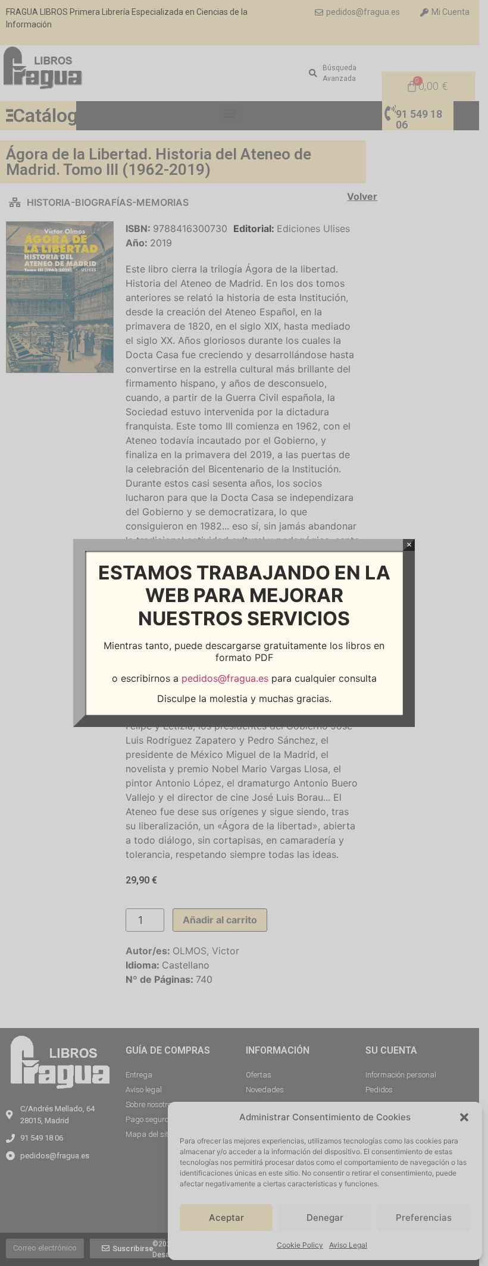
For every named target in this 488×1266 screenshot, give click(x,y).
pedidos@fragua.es (225, 678)
